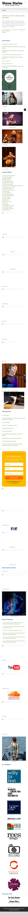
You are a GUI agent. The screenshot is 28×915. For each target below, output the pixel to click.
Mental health (22, 29)
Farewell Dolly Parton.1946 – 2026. (15, 630)
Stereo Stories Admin (7, 29)
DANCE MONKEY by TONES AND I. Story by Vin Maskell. (12, 434)
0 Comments (7, 31)
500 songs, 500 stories (7, 431)
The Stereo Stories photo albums (9, 441)
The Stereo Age (5, 415)
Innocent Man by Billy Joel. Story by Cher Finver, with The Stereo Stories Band (13, 419)
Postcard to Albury (6, 422)
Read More (4, 32)
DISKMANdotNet (16, 909)
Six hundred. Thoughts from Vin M (9, 425)
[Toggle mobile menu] (25, 2)
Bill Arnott (4, 633)
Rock (3, 31)
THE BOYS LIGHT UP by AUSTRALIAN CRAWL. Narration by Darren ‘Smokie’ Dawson (12, 444)
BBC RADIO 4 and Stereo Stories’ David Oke (11, 438)
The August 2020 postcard (7, 428)
